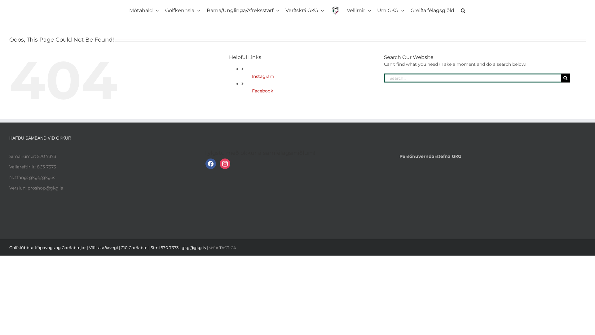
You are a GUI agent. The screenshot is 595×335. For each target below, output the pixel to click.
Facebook (262, 91)
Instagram (263, 76)
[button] (441, 9)
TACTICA (227, 247)
